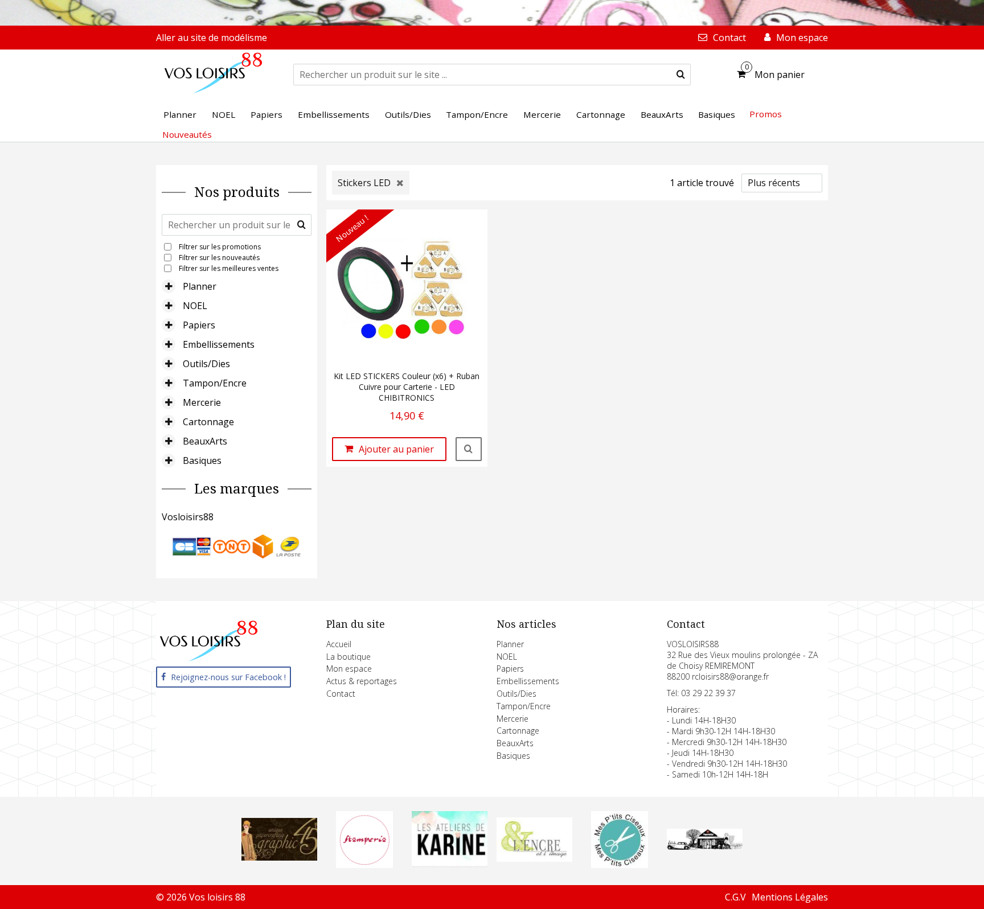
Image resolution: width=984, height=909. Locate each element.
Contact (340, 693)
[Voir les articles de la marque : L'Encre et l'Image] (534, 858)
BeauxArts (205, 441)
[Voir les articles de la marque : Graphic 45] (279, 857)
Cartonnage (208, 422)
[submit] (680, 74)
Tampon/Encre (215, 383)
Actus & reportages (361, 681)
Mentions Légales (790, 897)
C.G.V (735, 897)
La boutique (348, 656)
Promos (765, 114)
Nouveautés (187, 134)
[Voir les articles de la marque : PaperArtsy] (705, 846)
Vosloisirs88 (188, 517)
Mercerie (202, 402)
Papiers (199, 325)
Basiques (202, 460)
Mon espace (349, 668)
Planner (199, 286)
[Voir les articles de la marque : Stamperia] (364, 864)
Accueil (338, 644)
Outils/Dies (206, 363)
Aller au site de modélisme (211, 37)
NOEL (195, 305)
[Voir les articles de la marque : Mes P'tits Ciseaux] (619, 864)
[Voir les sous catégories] (168, 286)
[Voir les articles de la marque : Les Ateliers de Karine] (449, 864)
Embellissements (219, 344)
